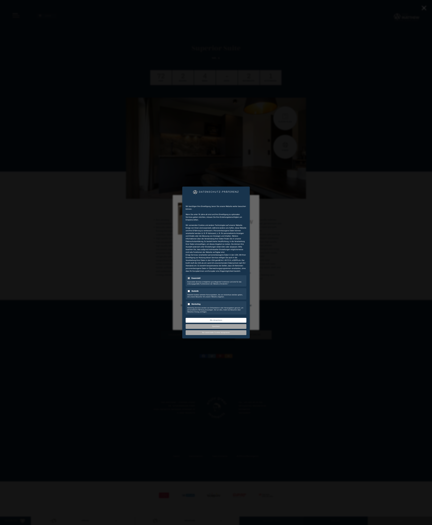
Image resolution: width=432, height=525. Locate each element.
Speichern (216, 326)
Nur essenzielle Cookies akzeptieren (216, 332)
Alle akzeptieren (216, 320)
